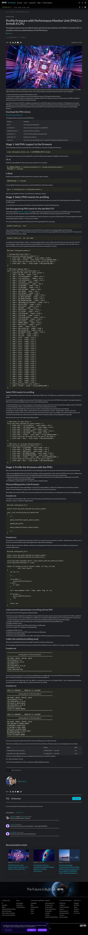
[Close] (46, 923)
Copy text (77, 798)
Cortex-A (23, 37)
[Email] (18, 42)
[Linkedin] (13, 42)
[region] (25, 927)
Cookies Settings (8, 930)
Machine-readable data (24, 211)
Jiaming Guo (10, 33)
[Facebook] (15, 42)
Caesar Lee (22, 816)
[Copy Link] (21, 42)
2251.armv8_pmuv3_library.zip (14, 115)
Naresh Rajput (13, 832)
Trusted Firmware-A (12, 37)
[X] (10, 42)
